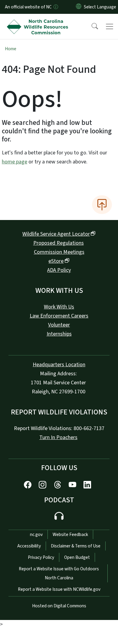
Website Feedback (70, 534)
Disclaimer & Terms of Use (75, 546)
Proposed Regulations (58, 243)
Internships (59, 334)
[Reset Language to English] (78, 6)
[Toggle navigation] (109, 26)
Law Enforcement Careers (59, 316)
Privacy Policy (41, 557)
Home (10, 48)
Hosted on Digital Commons (59, 606)
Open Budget (77, 557)
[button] (91, 26)
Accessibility (29, 546)
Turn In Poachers (58, 437)
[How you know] (55, 6)
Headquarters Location (59, 364)
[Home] (39, 20)
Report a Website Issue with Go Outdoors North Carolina (59, 573)
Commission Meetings (59, 252)
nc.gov (36, 534)
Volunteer (59, 325)
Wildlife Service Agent (56, 234)
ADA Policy (59, 270)
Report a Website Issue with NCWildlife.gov (59, 589)
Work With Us (59, 307)
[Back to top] (102, 204)
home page (14, 162)
